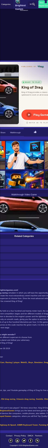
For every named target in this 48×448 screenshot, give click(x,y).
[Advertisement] (24, 35)
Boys (30, 362)
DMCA (30, 436)
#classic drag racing (25, 399)
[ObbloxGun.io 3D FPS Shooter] (25, 185)
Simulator (38, 362)
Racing (8, 362)
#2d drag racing (8, 399)
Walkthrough (15, 132)
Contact (9, 436)
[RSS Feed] (37, 440)
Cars (2, 362)
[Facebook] (30, 440)
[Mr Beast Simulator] (25, 155)
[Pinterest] (10, 440)
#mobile (39, 399)
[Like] (35, 132)
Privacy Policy (20, 436)
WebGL (24, 362)
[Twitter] (24, 440)
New (41, 3)
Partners (38, 436)
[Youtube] (17, 440)
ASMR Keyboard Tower (27, 425)
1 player (16, 362)
